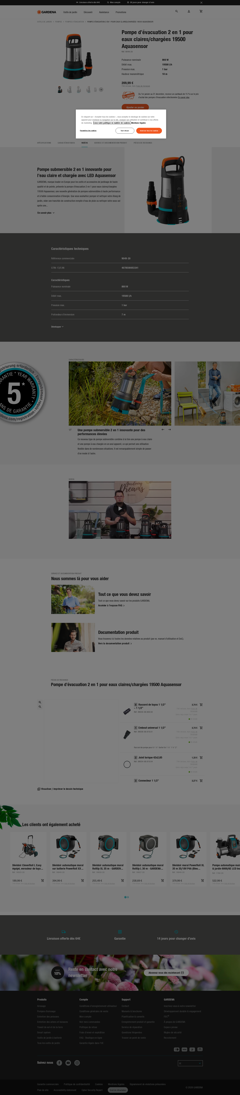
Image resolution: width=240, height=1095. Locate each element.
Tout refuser (125, 130)
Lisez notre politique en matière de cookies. (112, 122)
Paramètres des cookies (88, 130)
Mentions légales (138, 122)
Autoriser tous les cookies (149, 130)
